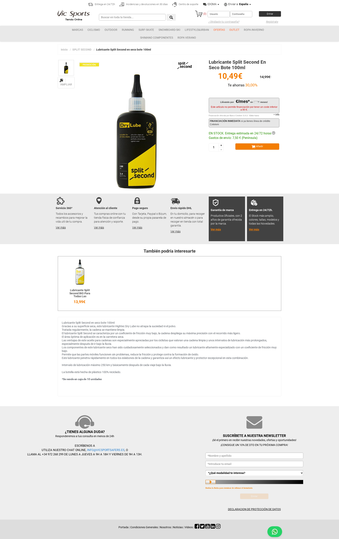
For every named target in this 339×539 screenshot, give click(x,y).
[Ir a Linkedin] (213, 527)
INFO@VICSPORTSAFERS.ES (106, 450)
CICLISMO (93, 29)
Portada (123, 527)
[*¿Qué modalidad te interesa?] (254, 473)
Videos (189, 527)
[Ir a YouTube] (207, 527)
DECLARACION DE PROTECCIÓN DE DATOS (254, 509)
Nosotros (165, 527)
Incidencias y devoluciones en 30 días (146, 4)
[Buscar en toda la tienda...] (171, 17)
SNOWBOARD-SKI (169, 29)
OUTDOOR (111, 29)
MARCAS (77, 29)
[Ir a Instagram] (218, 527)
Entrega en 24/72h (104, 4)
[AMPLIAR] (66, 78)
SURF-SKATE (146, 29)
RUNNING (128, 29)
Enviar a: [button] (238, 4)
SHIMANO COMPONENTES (156, 37)
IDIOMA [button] (212, 4)
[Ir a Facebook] (197, 527)
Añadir (259, 146)
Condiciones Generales (144, 527)
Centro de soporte (188, 4)
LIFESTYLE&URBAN (197, 29)
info (276, 114)
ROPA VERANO (187, 37)
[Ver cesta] (199, 13)
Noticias (178, 527)
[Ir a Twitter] (202, 527)
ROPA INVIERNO (254, 29)
